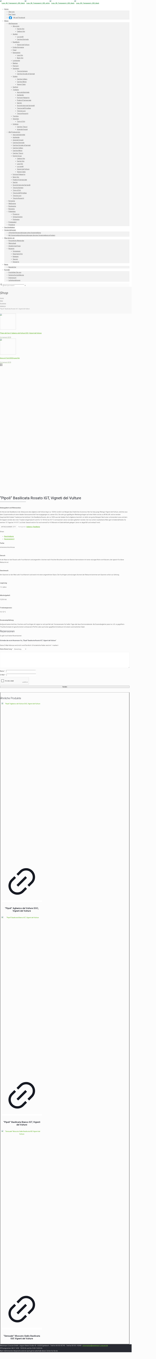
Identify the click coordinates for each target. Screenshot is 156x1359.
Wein (1, 301)
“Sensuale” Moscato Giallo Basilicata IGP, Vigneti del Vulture (22, 1337)
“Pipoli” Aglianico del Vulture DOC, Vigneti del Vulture (22, 909)
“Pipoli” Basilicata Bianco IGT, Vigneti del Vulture (21, 1123)
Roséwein (3, 303)
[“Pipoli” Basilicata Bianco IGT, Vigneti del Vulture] (22, 995)
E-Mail (2, 675)
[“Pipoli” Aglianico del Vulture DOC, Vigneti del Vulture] (22, 781)
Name (2, 671)
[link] (25, 285)
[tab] (66, 536)
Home (2, 298)
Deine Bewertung (6, 649)
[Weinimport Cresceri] (49, 3)
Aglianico (3, 306)
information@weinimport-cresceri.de (95, 1345)
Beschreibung (9, 536)
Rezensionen (9, 539)
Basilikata (36, 527)
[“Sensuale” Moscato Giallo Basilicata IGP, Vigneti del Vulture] (22, 1209)
